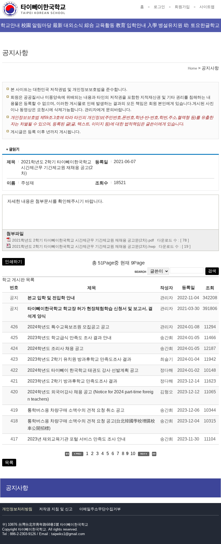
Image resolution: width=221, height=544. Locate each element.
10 (132, 453)
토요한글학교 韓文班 (205, 27)
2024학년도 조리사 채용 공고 (55, 348)
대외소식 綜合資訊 (79, 27)
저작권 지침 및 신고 (55, 509)
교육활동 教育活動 (110, 27)
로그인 (159, 7)
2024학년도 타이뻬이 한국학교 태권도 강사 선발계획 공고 (83, 370)
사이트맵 (207, 7)
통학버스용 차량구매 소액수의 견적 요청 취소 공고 (76, 410)
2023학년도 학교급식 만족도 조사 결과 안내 (69, 337)
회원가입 (182, 7)
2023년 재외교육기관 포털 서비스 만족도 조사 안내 (76, 439)
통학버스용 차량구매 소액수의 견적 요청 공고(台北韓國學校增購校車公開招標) (91, 425)
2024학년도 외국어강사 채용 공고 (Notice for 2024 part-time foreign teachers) (90, 395)
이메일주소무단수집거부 (100, 509)
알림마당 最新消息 (47, 27)
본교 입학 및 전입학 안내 (51, 297)
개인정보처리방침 (17, 509)
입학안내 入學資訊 (142, 27)
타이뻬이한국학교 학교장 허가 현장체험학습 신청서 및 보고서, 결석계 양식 (90, 312)
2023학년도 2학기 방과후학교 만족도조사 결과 (72, 381)
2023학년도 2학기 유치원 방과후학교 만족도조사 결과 (79, 359)
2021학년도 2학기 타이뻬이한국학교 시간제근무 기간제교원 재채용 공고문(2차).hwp (84, 246)
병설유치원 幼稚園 (173, 27)
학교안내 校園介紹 (16, 27)
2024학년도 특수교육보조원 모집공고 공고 (68, 327)
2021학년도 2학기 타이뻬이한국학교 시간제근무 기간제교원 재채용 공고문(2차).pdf (83, 240)
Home (192, 68)
